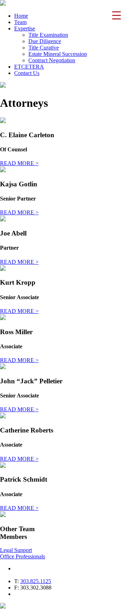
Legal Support (16, 550)
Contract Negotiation (51, 60)
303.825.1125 (35, 581)
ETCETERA (29, 67)
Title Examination (48, 35)
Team (20, 22)
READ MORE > (19, 163)
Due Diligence (44, 41)
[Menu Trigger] (116, 15)
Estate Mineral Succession (57, 54)
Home (21, 16)
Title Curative (43, 48)
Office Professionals (22, 556)
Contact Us (26, 73)
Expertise (24, 28)
